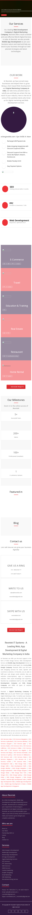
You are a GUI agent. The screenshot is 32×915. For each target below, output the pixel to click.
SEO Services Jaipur (20, 743)
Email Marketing (6, 875)
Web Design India (20, 764)
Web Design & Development (10, 850)
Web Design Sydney (16, 775)
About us (4, 828)
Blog (3, 837)
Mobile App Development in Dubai (15, 784)
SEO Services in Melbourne (22, 755)
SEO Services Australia (20, 752)
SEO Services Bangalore (20, 739)
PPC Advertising (7, 863)
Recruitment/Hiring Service (10, 879)
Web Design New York (19, 773)
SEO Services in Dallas (14, 748)
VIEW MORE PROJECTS (17, 387)
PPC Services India (20, 761)
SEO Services (6, 861)
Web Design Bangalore (19, 768)
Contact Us (5, 839)
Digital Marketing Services (9, 859)
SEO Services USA (16, 746)
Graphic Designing (7, 872)
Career (4, 835)
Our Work (5, 831)
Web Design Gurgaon (20, 770)
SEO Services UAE (6, 757)
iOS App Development (8, 857)
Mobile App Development (9, 852)
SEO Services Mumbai (20, 741)
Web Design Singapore (14, 777)
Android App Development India (16, 779)
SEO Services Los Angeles (17, 750)
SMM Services (6, 868)
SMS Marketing (6, 877)
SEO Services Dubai (20, 757)
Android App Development (10, 854)
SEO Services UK (20, 759)
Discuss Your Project (16, 630)
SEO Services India (6, 739)
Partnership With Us (8, 833)
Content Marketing (7, 870)
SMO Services (6, 866)
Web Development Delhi (18, 766)
